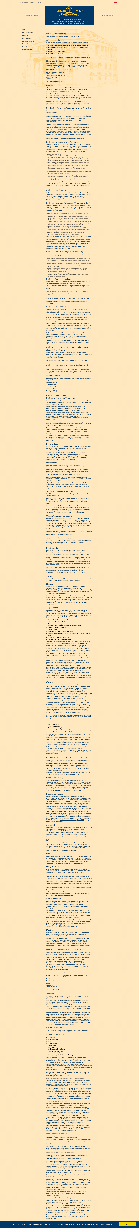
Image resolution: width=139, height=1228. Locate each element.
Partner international (28, 41)
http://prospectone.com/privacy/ (68, 850)
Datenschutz (32, 2)
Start (23, 29)
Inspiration (25, 47)
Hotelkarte (25, 35)
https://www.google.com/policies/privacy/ (62, 895)
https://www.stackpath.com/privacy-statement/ (72, 837)
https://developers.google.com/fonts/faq (57, 893)
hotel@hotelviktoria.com (56, 81)
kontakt (39, 2)
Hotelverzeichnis (27, 38)
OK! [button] (127, 1224)
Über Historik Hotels (28, 32)
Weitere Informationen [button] (103, 1224)
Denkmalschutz (26, 44)
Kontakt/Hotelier (27, 49)
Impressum (23, 2)
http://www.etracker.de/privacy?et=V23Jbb (72, 820)
